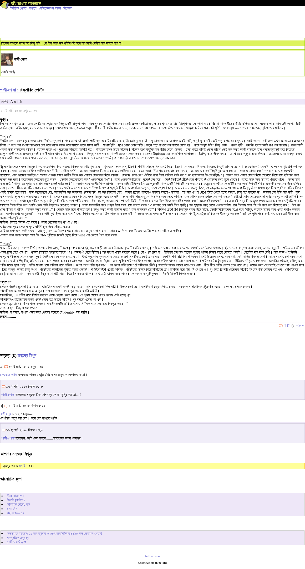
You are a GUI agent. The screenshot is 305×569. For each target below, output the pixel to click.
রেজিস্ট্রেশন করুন (50, 8)
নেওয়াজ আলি (8, 375)
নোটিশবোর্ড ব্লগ (16, 542)
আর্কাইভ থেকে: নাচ (18, 504)
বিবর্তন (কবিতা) (16, 500)
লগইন (32, 8)
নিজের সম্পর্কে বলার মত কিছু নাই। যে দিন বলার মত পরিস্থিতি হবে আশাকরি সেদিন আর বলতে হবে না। (62, 43)
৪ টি (286, 325)
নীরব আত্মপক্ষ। (16, 496)
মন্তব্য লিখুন (27, 355)
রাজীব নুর (5, 414)
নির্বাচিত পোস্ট (18, 8)
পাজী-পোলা (8, 89)
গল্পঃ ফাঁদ (12, 509)
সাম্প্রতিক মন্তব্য (18, 538)
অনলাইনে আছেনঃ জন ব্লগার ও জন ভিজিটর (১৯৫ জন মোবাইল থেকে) (54, 533)
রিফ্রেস (67, 8)
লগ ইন (23, 466)
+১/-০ (300, 325)
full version (152, 556)
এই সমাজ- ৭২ (15, 513)
